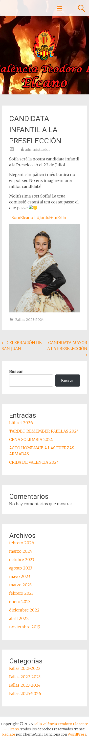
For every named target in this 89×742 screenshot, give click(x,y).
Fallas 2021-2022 (25, 668)
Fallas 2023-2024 (29, 319)
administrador (37, 149)
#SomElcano (21, 217)
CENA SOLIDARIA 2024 (31, 439)
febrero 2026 (21, 542)
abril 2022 (19, 618)
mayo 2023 (19, 576)
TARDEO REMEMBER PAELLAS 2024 (44, 431)
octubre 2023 (21, 559)
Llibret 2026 (21, 422)
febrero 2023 (21, 593)
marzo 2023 (20, 584)
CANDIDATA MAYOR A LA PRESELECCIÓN (67, 348)
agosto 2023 (20, 568)
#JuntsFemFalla (51, 217)
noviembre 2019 (24, 626)
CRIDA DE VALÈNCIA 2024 (34, 462)
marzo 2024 (20, 551)
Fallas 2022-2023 (25, 676)
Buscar (16, 371)
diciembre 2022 (24, 610)
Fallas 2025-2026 (25, 693)
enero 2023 (19, 601)
